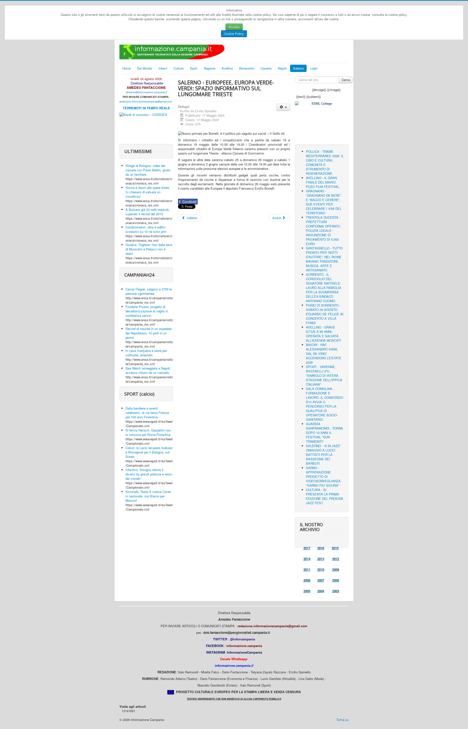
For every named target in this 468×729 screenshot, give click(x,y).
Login (314, 68)
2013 (320, 558)
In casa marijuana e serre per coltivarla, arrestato (146, 352)
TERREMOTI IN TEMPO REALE (146, 108)
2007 (320, 580)
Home (126, 68)
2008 (306, 580)
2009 (335, 569)
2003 (335, 591)
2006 (335, 580)
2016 (320, 548)
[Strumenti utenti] (283, 107)
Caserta (266, 68)
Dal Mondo (144, 68)
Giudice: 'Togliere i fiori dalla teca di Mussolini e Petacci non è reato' (149, 249)
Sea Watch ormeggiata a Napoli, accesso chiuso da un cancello (148, 370)
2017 (306, 548)
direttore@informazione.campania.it (146, 92)
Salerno (298, 68)
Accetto (234, 26)
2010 (320, 569)
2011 (306, 569)
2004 (320, 591)
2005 (306, 591)
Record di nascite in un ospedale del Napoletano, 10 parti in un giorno (149, 333)
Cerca (346, 79)
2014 (306, 558)
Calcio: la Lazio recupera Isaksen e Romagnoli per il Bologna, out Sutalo (149, 452)
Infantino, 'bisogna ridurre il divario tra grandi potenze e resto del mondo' (149, 474)
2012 (335, 558)
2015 (335, 548)
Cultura (179, 68)
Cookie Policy (234, 33)
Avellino (227, 68)
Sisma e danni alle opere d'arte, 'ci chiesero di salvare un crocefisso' (148, 192)
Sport (193, 68)
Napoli (282, 68)
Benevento (246, 68)
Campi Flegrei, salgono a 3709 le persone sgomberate (149, 291)
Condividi (187, 201)
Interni (162, 68)
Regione (209, 68)
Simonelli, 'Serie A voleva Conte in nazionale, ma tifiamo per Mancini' (148, 496)
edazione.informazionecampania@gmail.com (146, 101)
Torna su (342, 719)
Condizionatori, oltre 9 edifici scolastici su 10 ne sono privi (146, 229)
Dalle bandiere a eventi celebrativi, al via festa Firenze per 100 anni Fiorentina (147, 412)
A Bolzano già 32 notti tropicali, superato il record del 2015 (148, 211)
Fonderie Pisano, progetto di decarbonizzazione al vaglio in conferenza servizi (147, 311)
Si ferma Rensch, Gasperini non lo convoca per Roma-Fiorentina (148, 432)
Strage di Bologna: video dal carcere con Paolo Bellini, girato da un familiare (148, 170)
